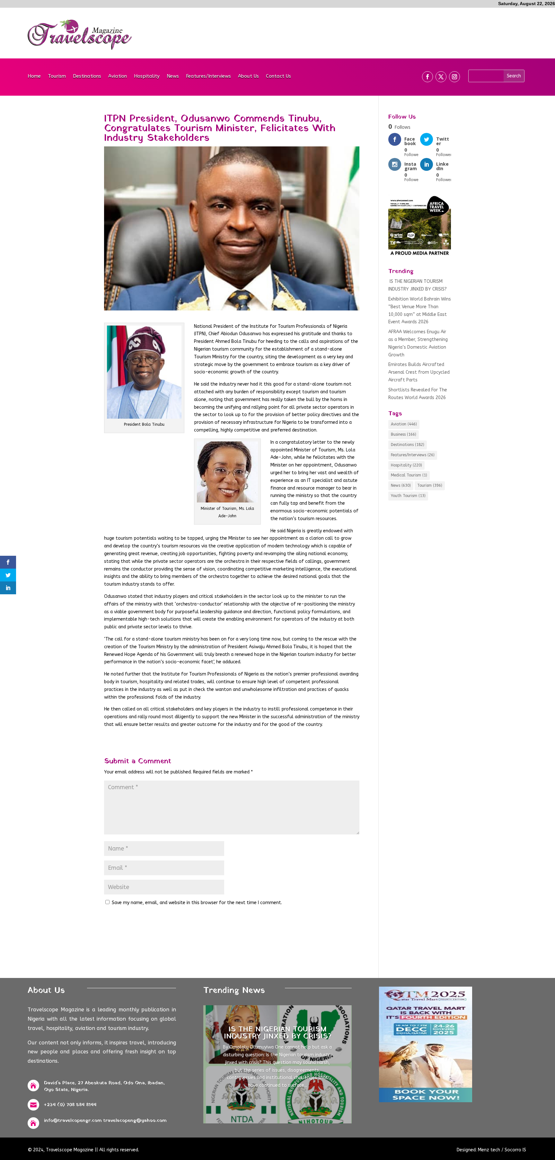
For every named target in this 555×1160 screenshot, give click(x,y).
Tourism (57, 76)
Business (403, 434)
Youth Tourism (408, 495)
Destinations (87, 76)
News (173, 76)
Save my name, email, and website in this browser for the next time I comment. (197, 902)
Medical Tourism (409, 475)
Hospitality (147, 76)
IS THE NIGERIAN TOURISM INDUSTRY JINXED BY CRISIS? (277, 1033)
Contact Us (278, 76)
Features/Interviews (208, 76)
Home (34, 76)
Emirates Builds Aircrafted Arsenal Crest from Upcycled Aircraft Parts (419, 372)
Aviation (117, 76)
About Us (248, 76)
